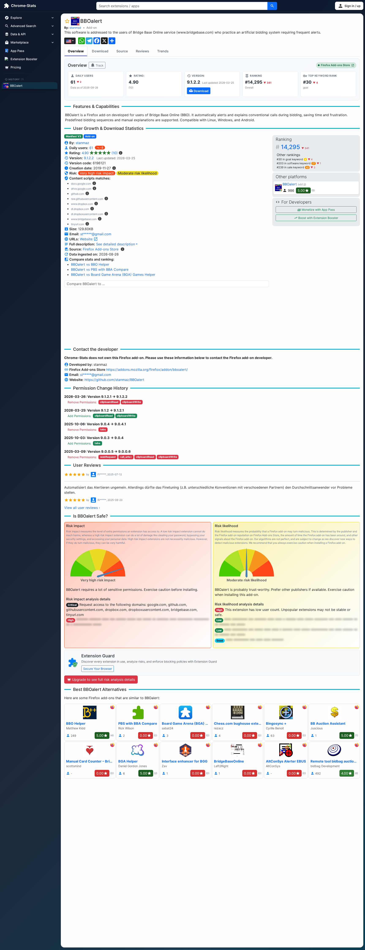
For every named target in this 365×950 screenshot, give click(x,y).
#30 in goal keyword (291, 159)
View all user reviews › (82, 508)
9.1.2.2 (89, 158)
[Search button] (272, 6)
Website (87, 239)
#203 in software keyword (296, 163)
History (16, 79)
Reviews (142, 51)
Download (100, 51)
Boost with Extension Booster (317, 218)
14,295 (295, 147)
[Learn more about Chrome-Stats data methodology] (122, 249)
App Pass (17, 51)
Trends (163, 51)
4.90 (100, 153)
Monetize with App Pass (318, 209)
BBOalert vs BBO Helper (90, 264)
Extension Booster (24, 59)
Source (122, 51)
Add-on (91, 27)
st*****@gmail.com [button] (95, 234)
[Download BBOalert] (212, 84)
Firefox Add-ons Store (335, 65)
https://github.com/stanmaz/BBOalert (114, 380)
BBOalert (290, 184)
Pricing (16, 67)
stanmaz (75, 27)
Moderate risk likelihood (137, 173)
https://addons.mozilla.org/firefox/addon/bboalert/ (147, 369)
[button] (349, 6)
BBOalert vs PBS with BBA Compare (99, 269)
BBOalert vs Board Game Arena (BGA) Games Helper (113, 274)
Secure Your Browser (97, 668)
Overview (76, 51)
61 (91, 148)
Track (99, 65)
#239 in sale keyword (293, 167)
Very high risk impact (97, 173)
